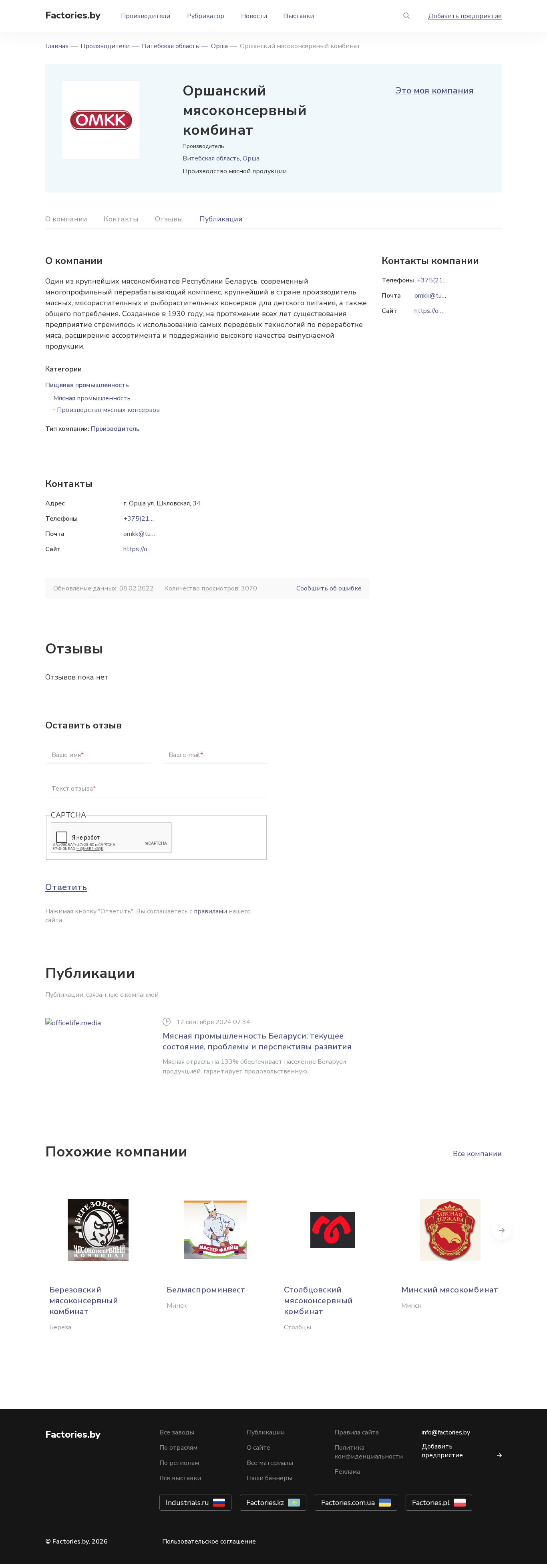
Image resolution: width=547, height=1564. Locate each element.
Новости (254, 16)
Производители (145, 16)
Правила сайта (356, 1432)
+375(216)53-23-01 (153, 518)
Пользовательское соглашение (209, 1541)
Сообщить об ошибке (329, 588)
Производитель (115, 428)
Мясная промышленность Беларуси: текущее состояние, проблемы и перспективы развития (257, 1041)
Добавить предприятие (465, 16)
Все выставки (180, 1478)
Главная (56, 46)
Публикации (221, 219)
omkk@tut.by (142, 533)
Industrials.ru (187, 1502)
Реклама (347, 1471)
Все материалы (270, 1463)
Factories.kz (265, 1502)
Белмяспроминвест (206, 1289)
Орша (219, 46)
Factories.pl (431, 1502)
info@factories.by (446, 1432)
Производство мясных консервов (108, 410)
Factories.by (73, 15)
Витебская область (170, 46)
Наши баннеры (269, 1478)
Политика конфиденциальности (368, 1452)
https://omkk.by (145, 549)
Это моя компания (435, 91)
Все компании (477, 1153)
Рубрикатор (205, 16)
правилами (210, 911)
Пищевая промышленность (87, 385)
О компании (66, 219)
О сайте (258, 1447)
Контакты (121, 219)
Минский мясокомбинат (449, 1289)
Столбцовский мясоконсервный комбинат (318, 1300)
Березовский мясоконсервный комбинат (83, 1300)
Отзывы (169, 219)
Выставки (299, 16)
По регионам (179, 1463)
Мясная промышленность (92, 398)
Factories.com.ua (348, 1502)
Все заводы (176, 1432)
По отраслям (178, 1447)
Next (502, 1230)
